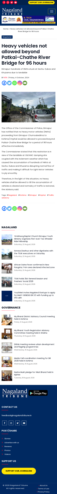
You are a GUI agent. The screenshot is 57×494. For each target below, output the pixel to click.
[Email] (25, 83)
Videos (8, 454)
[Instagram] (7, 2)
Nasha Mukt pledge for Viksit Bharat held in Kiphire (33, 373)
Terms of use (43, 488)
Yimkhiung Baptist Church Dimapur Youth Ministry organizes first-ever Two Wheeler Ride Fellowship (33, 239)
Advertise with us (12, 442)
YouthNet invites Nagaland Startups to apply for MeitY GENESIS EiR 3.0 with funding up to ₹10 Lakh (34, 295)
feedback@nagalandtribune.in (17, 415)
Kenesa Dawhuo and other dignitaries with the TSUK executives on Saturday (33, 252)
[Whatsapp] (14, 83)
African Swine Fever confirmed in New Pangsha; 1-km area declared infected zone (34, 266)
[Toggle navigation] (51, 11)
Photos (7, 450)
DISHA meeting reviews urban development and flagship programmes (34, 345)
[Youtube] (15, 2)
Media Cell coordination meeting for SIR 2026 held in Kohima (32, 359)
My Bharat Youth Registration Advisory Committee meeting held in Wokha (31, 331)
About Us (43, 485)
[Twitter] (11, 2)
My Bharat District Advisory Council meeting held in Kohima (34, 317)
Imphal (43, 195)
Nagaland (7, 37)
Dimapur (33, 195)
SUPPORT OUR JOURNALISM (41, 2)
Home (5, 29)
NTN (5, 77)
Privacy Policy (43, 492)
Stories (7, 438)
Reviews (8, 446)
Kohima (23, 195)
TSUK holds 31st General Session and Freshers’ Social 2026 (30, 280)
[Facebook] (4, 2)
